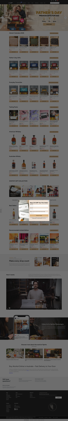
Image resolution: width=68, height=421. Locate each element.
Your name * (31, 204)
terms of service (40, 218)
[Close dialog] (48, 200)
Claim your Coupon (39, 215)
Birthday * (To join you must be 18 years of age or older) (37, 211)
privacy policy (34, 218)
